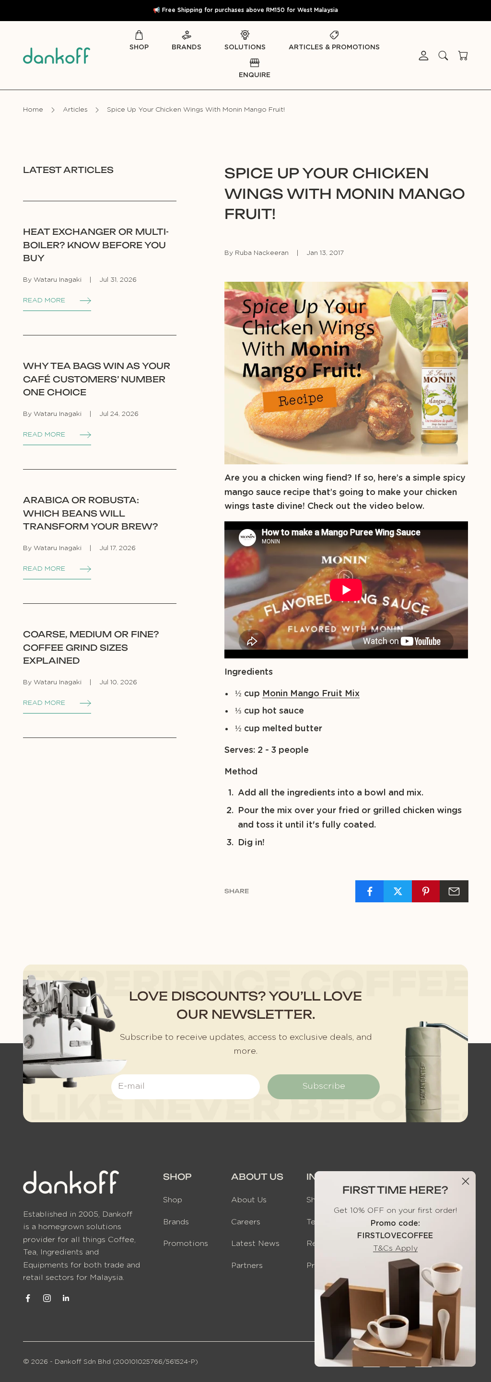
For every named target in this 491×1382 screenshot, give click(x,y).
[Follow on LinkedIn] (66, 1298)
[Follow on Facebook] (28, 1298)
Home (33, 109)
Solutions (245, 47)
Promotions (185, 1243)
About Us (249, 1200)
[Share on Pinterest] (426, 891)
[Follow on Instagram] (47, 1298)
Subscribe (323, 1086)
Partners (247, 1265)
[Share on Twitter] (398, 891)
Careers (245, 1222)
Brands (186, 47)
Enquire (254, 75)
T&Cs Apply (395, 1248)
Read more (44, 300)
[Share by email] (454, 891)
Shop (139, 47)
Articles (75, 109)
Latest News (255, 1243)
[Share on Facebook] (370, 891)
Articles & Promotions (334, 47)
